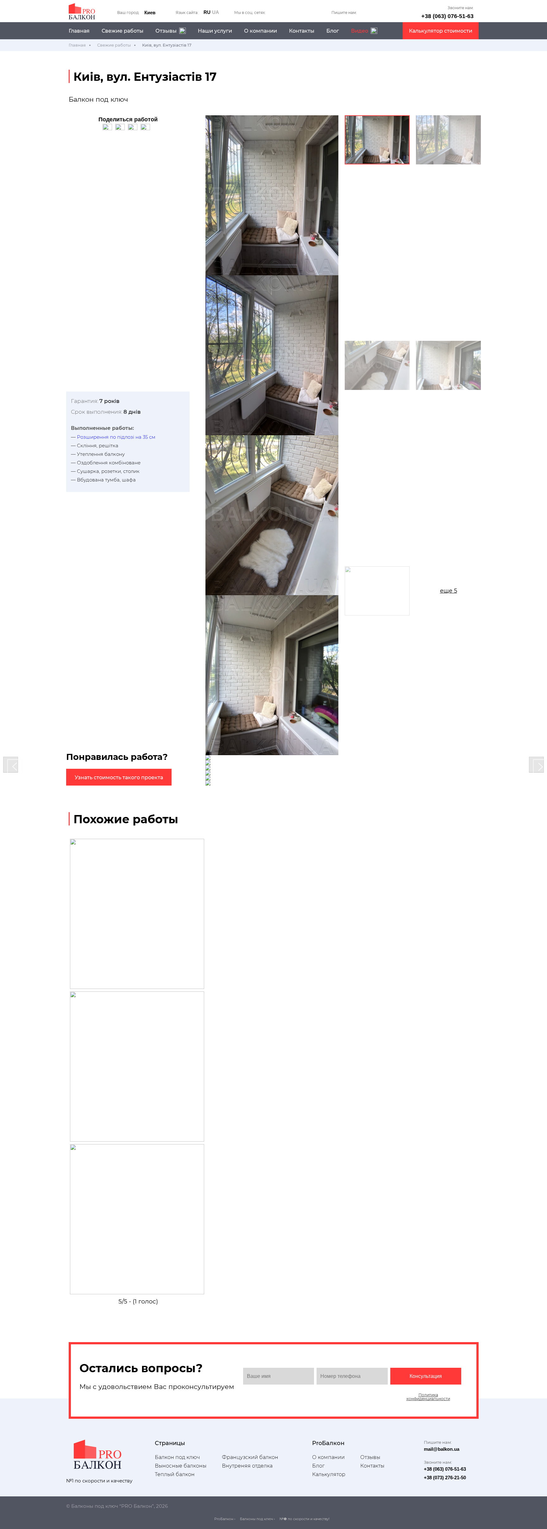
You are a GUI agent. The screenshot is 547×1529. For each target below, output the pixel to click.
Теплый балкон (175, 1474)
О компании (260, 31)
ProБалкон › (224, 1519)
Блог (332, 31)
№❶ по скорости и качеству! (305, 1519)
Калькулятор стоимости (440, 31)
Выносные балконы (180, 1466)
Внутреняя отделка (247, 1466)
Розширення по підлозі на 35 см (116, 437)
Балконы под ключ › (257, 1519)
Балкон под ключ (177, 1457)
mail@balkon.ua (441, 1449)
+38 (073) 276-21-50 (445, 1477)
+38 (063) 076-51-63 (447, 16)
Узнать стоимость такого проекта (119, 777)
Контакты (301, 31)
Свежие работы (122, 31)
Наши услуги (215, 31)
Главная (79, 31)
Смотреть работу (138, 955)
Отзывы (370, 1457)
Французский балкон (250, 1457)
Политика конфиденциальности (428, 1397)
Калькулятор (328, 1474)
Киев (149, 12)
